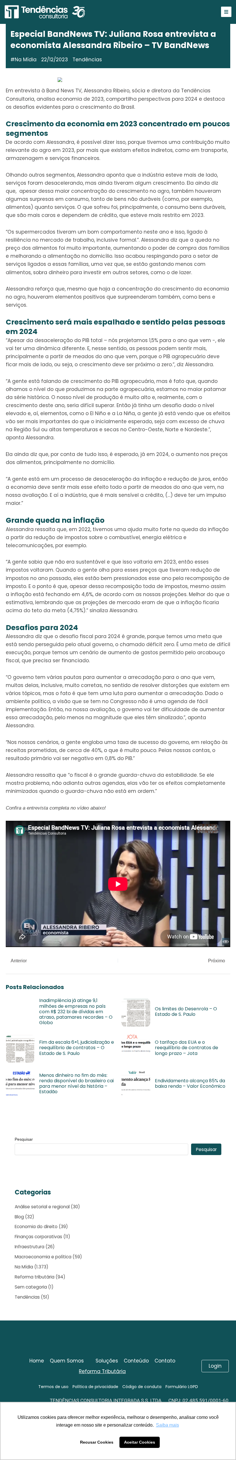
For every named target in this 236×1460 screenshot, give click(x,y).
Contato (165, 1360)
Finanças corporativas (38, 1237)
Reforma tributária (34, 1277)
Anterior (18, 961)
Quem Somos (67, 1360)
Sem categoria (31, 1287)
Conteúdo (136, 1360)
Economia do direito (36, 1227)
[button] (70, 1361)
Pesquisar (24, 1139)
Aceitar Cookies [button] (139, 1442)
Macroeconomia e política (43, 1257)
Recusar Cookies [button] (96, 1442)
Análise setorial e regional (42, 1207)
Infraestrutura (29, 1247)
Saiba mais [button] (167, 1425)
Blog (19, 1217)
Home (36, 1360)
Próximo (217, 961)
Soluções (107, 1360)
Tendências (27, 1297)
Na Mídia (26, 59)
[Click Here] (226, 12)
